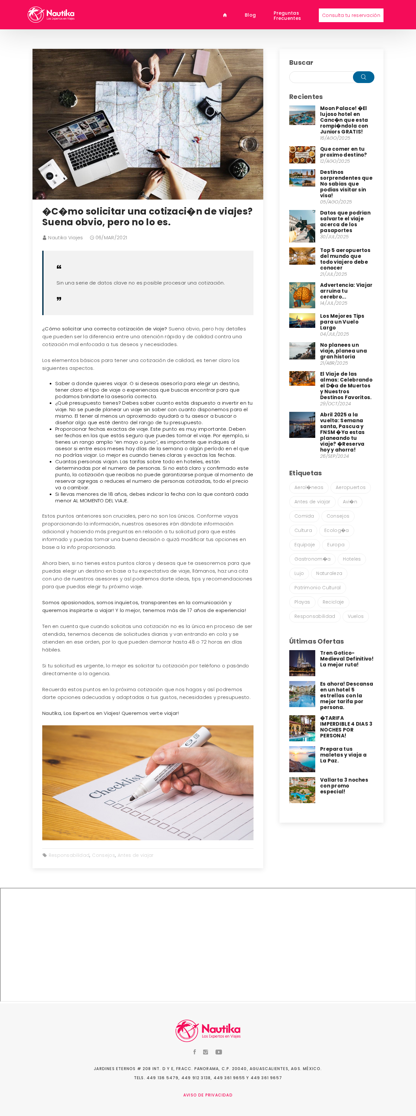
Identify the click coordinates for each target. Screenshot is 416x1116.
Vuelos (356, 616)
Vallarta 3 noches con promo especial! (344, 785)
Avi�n (350, 501)
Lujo (299, 573)
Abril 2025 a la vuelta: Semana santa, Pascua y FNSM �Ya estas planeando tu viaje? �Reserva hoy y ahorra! (342, 432)
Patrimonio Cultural (317, 587)
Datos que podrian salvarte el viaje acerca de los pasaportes (345, 221)
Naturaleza (329, 573)
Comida (304, 516)
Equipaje (304, 544)
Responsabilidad (69, 855)
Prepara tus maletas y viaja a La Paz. (343, 755)
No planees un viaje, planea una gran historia (343, 351)
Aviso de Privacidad (208, 1095)
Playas (302, 602)
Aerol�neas (308, 487)
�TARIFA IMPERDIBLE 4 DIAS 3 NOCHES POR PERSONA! (346, 727)
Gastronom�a (312, 559)
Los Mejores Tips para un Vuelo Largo (342, 322)
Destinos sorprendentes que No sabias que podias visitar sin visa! (346, 184)
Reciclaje (333, 602)
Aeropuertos (351, 487)
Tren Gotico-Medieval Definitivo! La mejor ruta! (346, 658)
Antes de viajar (136, 855)
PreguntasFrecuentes (287, 15)
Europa (335, 544)
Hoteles (352, 559)
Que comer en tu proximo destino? (343, 152)
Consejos (103, 855)
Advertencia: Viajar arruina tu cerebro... (346, 291)
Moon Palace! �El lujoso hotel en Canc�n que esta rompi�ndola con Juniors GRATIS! (344, 120)
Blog (250, 15)
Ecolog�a (336, 530)
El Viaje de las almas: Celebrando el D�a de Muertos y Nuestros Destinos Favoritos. (346, 385)
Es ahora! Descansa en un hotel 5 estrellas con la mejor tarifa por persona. (346, 695)
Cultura (303, 530)
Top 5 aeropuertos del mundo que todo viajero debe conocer (345, 259)
